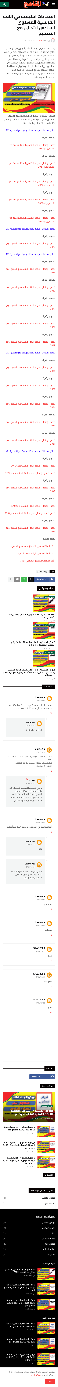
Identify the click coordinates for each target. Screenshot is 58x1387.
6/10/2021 (40, 899)
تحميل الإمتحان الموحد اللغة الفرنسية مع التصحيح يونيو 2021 (30, 369)
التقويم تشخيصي (29, 1228)
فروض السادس (42, 571)
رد (51, 712)
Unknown (40, 697)
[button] (54, 4)
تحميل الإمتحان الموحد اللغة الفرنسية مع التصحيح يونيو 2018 (30, 530)
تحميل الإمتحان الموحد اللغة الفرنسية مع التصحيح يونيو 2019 (30, 489)
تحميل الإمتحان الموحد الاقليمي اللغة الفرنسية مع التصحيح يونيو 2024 (32, 147)
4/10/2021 (40, 700)
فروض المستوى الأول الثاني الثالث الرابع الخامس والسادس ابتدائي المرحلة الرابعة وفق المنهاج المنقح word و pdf (29, 672)
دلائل (29, 1233)
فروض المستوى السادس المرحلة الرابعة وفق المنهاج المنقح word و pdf (33, 643)
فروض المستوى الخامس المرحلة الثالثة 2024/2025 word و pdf (19, 1128)
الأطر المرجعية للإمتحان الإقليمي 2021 (37, 561)
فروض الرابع (29, 1203)
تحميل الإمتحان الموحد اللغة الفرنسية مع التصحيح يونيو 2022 (30, 271)
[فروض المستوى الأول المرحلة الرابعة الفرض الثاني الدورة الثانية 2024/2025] (46, 1162)
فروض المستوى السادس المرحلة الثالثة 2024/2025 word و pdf (21, 1325)
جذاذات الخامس (29, 1239)
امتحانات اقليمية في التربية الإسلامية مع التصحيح (33, 546)
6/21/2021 (30, 867)
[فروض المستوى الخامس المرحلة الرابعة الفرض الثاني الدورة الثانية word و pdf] (46, 1147)
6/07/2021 (40, 822)
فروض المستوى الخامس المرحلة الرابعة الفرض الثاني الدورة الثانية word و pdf (19, 1145)
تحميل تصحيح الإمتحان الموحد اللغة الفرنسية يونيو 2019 (30, 473)
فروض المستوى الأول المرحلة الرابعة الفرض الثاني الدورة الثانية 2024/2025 (19, 1160)
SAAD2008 (39, 948)
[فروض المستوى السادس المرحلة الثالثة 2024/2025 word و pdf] (46, 1328)
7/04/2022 (40, 951)
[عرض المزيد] (11, 579)
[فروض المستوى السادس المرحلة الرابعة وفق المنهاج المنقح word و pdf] (46, 1289)
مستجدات (29, 1254)
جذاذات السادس (29, 1249)
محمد (31, 780)
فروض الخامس (29, 1198)
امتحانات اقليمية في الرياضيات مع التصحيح (36, 553)
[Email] (17, 579)
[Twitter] (31, 579)
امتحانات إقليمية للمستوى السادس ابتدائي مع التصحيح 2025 (32, 616)
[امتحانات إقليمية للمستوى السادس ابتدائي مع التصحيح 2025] (46, 1274)
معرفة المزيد (35, 1375)
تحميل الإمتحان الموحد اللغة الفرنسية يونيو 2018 (33, 506)
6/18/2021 (30, 725)
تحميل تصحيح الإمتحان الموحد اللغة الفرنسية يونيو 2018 (30, 513)
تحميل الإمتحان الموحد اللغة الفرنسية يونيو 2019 (33, 466)
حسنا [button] (50, 1381)
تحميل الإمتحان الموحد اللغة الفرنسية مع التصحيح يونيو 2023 (30, 245)
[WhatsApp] (24, 579)
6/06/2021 (40, 752)
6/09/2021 (30, 844)
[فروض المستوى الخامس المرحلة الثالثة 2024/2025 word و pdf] (46, 1131)
